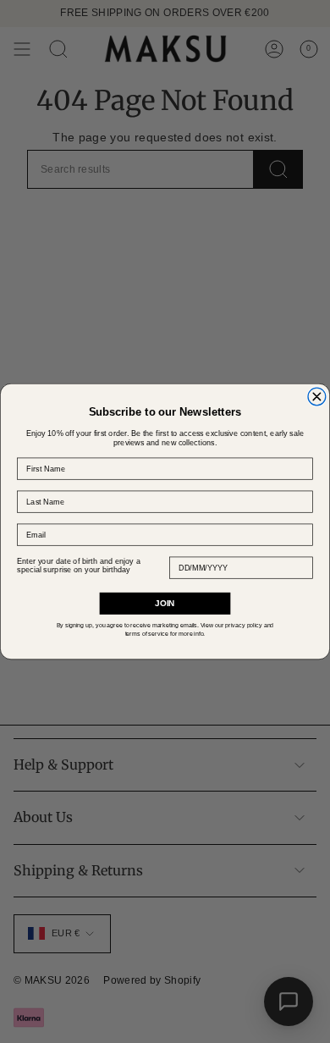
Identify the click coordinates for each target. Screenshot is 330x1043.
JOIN (165, 603)
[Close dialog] (317, 397)
